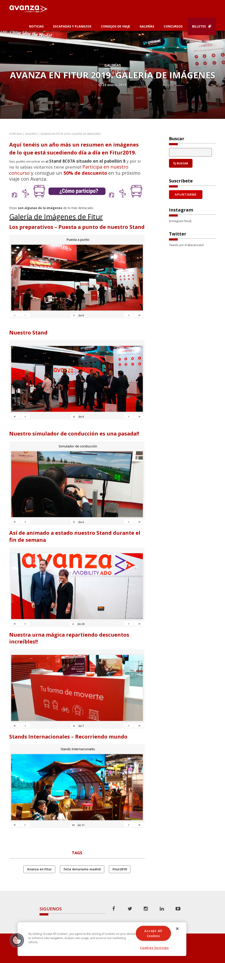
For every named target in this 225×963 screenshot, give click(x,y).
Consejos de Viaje (115, 26)
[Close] (177, 929)
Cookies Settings (154, 948)
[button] (17, 940)
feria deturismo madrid (82, 869)
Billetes (199, 26)
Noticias (36, 26)
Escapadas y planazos (72, 26)
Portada (15, 134)
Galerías (147, 26)
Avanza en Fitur (39, 869)
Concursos (173, 26)
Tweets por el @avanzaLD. (186, 245)
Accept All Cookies (153, 933)
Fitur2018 (119, 869)
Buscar (182, 163)
